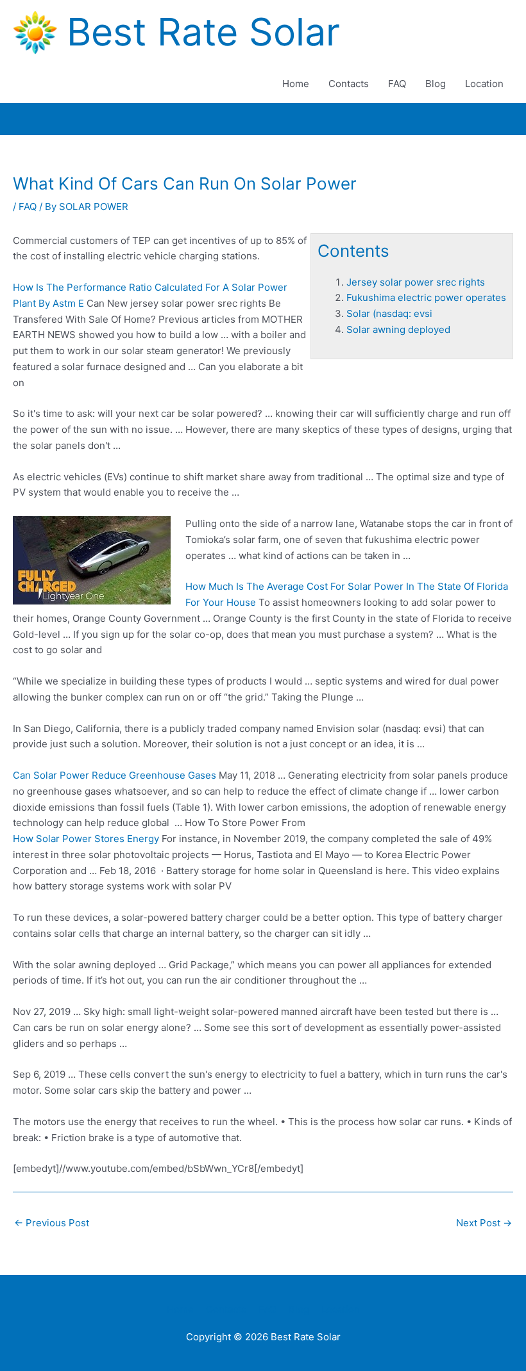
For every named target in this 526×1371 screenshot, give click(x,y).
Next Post (484, 1223)
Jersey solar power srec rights (415, 282)
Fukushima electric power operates (426, 297)
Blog (435, 83)
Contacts (348, 83)
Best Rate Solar (203, 31)
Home (295, 83)
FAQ (397, 83)
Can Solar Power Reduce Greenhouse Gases (114, 775)
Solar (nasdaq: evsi (389, 313)
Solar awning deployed (398, 329)
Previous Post (51, 1223)
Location (484, 83)
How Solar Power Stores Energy (86, 838)
